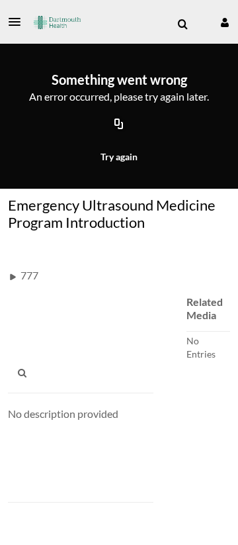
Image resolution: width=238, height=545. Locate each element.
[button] (18, 22)
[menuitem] (182, 24)
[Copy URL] (119, 125)
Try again (119, 156)
